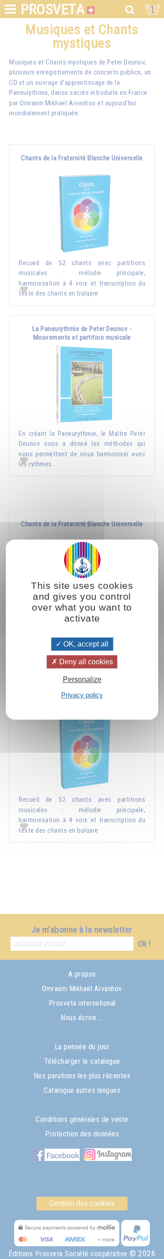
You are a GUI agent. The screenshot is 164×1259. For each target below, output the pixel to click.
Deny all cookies (85, 662)
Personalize (82, 679)
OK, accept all (85, 644)
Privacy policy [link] (82, 695)
